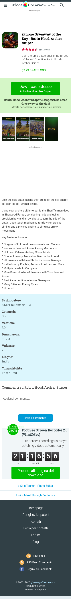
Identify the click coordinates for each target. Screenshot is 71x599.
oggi (34, 70)
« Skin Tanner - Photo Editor (35, 485)
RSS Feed (39, 556)
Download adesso (35, 88)
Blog (35, 542)
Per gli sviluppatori (35, 515)
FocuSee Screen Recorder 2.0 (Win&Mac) (44, 432)
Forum (35, 535)
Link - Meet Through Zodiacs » (35, 495)
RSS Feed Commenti (39, 562)
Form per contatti (35, 528)
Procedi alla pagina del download (35, 472)
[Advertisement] (35, 21)
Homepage (36, 508)
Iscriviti (35, 521)
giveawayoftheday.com (43, 582)
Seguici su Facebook (39, 569)
